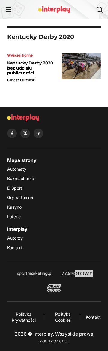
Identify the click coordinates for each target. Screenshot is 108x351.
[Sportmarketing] (35, 273)
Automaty (16, 169)
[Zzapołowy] (77, 273)
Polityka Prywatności (24, 317)
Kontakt (14, 247)
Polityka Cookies (63, 317)
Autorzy (15, 238)
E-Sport (14, 188)
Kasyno (14, 207)
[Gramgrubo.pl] (54, 288)
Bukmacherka (20, 178)
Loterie (14, 216)
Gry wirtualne (20, 197)
